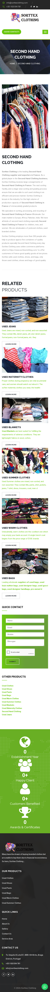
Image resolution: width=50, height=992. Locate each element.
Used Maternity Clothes (17, 377)
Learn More (10, 344)
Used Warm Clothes (14, 528)
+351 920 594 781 (13, 7)
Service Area (7, 939)
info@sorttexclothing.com (17, 3)
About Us (6, 924)
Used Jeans (9, 326)
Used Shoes (7, 689)
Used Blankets (11, 427)
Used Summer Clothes (16, 477)
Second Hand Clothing (29, 63)
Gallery (5, 929)
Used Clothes (7, 686)
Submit (12, 662)
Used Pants (7, 692)
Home (12, 63)
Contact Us (6, 934)
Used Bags (8, 578)
